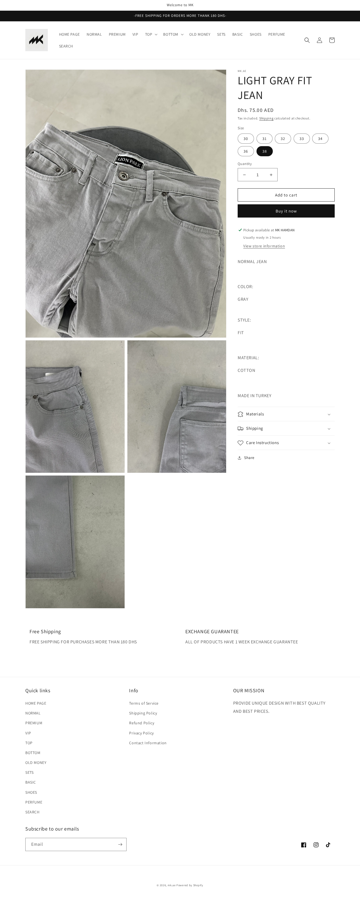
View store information (264, 245)
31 (264, 138)
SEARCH (32, 812)
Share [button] (249, 457)
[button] (151, 34)
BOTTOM (32, 752)
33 (302, 138)
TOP (29, 742)
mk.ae (172, 885)
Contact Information (147, 742)
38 (264, 151)
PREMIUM (33, 722)
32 (283, 138)
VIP (28, 733)
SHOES (31, 792)
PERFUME (33, 802)
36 (246, 151)
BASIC (30, 782)
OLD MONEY (35, 762)
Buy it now (286, 211)
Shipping (266, 118)
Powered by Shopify (189, 885)
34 (320, 138)
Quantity (245, 163)
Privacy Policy (141, 733)
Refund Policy (141, 722)
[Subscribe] (120, 844)
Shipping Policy (143, 713)
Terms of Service (144, 703)
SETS (29, 772)
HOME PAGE (35, 703)
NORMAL (33, 713)
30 (246, 138)
